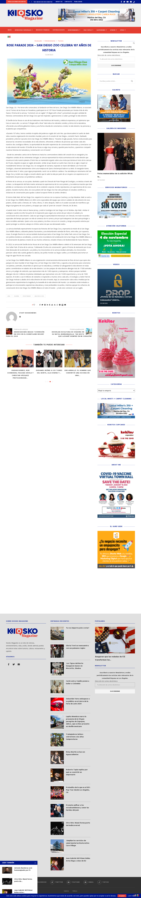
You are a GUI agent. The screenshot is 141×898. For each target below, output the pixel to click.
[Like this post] (35, 305)
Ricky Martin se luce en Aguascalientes (75, 753)
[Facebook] (121, 2)
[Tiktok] (134, 2)
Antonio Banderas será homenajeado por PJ (23, 869)
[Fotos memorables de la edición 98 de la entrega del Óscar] (116, 151)
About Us (59, 2)
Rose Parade (27, 296)
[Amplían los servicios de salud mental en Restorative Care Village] (57, 846)
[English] (135, 895)
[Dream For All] (114, 95)
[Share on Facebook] (39, 305)
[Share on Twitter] (42, 305)
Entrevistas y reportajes (23, 30)
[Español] (10, 36)
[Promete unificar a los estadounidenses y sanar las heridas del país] (57, 810)
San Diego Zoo (39, 296)
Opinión (112, 30)
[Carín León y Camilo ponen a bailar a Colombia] (57, 686)
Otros (122, 30)
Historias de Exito (59, 30)
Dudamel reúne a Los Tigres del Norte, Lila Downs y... (49, 371)
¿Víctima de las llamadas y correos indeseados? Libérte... (116, 298)
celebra (16, 296)
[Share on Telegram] (60, 305)
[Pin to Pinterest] (45, 305)
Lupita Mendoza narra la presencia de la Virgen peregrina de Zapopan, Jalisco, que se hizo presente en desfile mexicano (77, 721)
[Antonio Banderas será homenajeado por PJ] (7, 870)
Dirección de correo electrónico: (108, 55)
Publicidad (78, 2)
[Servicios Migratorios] (114, 193)
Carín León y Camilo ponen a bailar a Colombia (77, 682)
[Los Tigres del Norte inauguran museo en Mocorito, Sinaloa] (57, 668)
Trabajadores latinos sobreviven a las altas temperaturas (75, 736)
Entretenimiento (73, 30)
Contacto (68, 2)
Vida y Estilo (88, 30)
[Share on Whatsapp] (57, 305)
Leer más (131, 896)
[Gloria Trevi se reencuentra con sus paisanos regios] (57, 651)
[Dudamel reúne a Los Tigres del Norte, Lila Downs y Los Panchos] (49, 358)
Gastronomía (101, 30)
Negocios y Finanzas (42, 30)
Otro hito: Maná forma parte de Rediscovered (78, 824)
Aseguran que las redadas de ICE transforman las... (110, 658)
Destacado (38, 41)
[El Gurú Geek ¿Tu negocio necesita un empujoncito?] (116, 532)
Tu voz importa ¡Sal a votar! (77, 628)
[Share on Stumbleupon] (55, 305)
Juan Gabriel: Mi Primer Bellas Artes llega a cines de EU (78, 859)
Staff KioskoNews (27, 313)
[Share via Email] (65, 305)
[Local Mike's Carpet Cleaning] (116, 404)
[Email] (131, 2)
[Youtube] (128, 2)
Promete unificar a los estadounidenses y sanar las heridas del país (77, 807)
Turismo (60, 41)
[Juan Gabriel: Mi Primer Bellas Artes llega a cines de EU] (57, 863)
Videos (74, 891)
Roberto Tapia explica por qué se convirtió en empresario (77, 772)
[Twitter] (124, 2)
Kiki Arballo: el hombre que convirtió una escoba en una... (78, 373)
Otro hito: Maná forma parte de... (23, 880)
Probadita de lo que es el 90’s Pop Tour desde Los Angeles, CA (78, 790)
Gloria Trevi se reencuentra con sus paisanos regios (77, 646)
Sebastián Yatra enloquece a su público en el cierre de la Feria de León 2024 (78, 701)
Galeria (66, 891)
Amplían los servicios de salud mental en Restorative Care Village (77, 843)
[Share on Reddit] (52, 305)
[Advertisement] (70, 592)
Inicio (10, 30)
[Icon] (57, 633)
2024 (8, 296)
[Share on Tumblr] (49, 305)
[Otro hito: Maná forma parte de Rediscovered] (57, 828)
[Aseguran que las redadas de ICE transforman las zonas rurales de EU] (115, 640)
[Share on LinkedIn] (47, 305)
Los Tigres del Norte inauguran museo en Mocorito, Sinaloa (74, 666)
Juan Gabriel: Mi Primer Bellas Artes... (23, 891)
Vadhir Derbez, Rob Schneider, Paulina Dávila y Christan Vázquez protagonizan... (20, 374)
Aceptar (122, 896)
